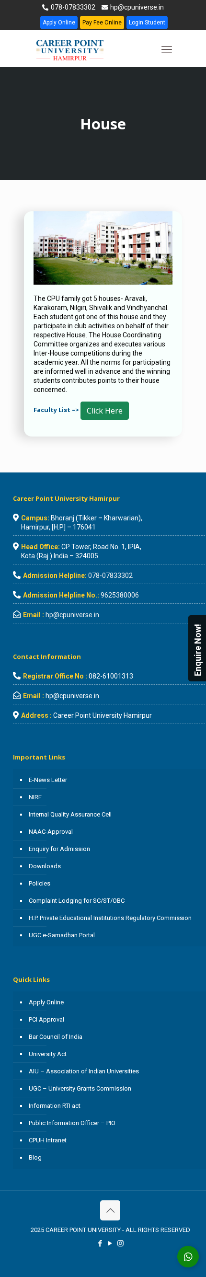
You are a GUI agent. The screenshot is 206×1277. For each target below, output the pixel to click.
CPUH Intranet (48, 1140)
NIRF (35, 797)
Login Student (147, 22)
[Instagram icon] (120, 1243)
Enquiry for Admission (59, 848)
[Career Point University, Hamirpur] (81, 50)
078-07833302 (72, 7)
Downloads (45, 866)
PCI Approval (46, 1019)
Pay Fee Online (102, 22)
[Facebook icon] (100, 1243)
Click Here (105, 410)
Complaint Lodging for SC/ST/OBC (77, 900)
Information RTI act (54, 1105)
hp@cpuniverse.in (136, 7)
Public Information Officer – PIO (72, 1123)
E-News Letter (48, 779)
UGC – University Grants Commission (80, 1088)
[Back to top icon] (110, 1210)
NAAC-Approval (51, 831)
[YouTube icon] (110, 1243)
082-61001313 (111, 676)
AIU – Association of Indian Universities (84, 1071)
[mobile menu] (167, 50)
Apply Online (59, 22)
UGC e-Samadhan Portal (62, 935)
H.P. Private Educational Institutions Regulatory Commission (110, 917)
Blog (35, 1157)
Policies (39, 883)
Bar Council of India (55, 1036)
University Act (48, 1054)
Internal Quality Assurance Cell (70, 814)
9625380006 (120, 595)
